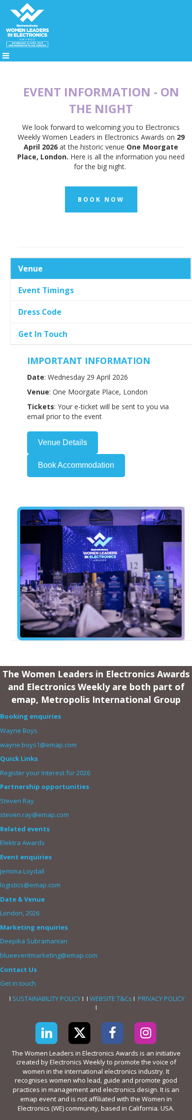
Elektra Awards (23, 842)
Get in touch (18, 983)
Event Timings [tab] (46, 290)
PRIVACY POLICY (161, 998)
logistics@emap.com (30, 884)
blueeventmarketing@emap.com (48, 955)
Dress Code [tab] (40, 311)
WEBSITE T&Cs (111, 998)
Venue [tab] (30, 268)
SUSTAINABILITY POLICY (46, 998)
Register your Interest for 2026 (45, 772)
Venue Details (62, 442)
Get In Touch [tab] (42, 334)
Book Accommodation (76, 465)
